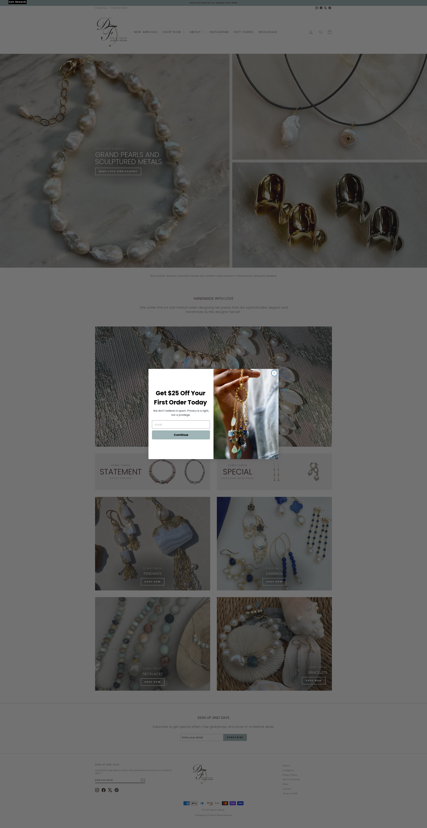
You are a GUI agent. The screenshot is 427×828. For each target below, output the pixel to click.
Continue (181, 435)
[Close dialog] (274, 373)
